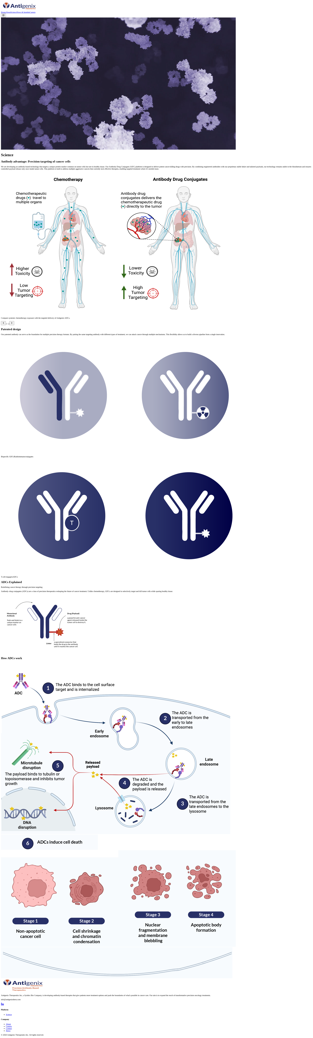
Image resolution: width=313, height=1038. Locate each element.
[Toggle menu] (3, 15)
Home (3, 12)
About (8, 12)
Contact (9, 1028)
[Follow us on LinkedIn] (2, 1005)
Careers (32, 12)
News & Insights (23, 12)
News (8, 1031)
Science (14, 12)
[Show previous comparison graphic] (3, 323)
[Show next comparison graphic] (11, 323)
